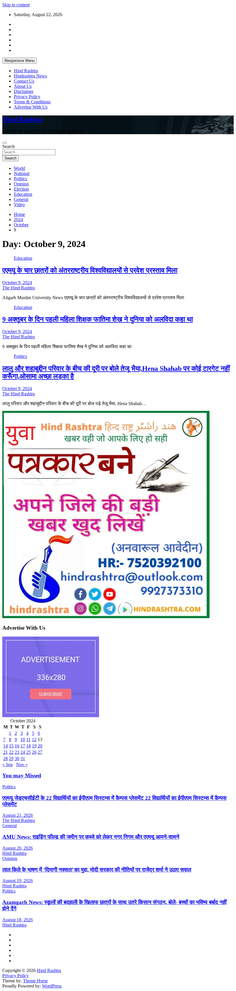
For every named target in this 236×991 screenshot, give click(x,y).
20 (40, 745)
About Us (23, 86)
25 (28, 752)
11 (28, 739)
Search (8, 146)
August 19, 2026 (17, 880)
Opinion (21, 183)
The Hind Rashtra (18, 287)
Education (23, 194)
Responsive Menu (20, 60)
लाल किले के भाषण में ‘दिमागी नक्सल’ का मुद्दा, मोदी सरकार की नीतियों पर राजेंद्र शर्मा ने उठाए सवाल (96, 870)
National (21, 173)
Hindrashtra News (30, 75)
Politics (20, 178)
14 (5, 745)
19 (34, 745)
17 (22, 745)
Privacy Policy (27, 96)
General (21, 199)
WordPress (52, 986)
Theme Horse (35, 980)
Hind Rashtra (26, 70)
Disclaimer (23, 91)
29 (11, 758)
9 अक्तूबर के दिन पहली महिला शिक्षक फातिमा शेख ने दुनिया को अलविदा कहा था (97, 319)
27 (40, 752)
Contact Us (24, 81)
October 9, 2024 (17, 282)
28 (5, 758)
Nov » (22, 764)
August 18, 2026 (17, 919)
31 (22, 758)
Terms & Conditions (32, 101)
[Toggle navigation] (4, 143)
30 (17, 758)
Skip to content (16, 4)
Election (21, 189)
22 (11, 752)
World (19, 168)
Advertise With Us (30, 107)
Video (19, 204)
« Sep (7, 764)
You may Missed (21, 775)
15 (11, 745)
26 (34, 752)
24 (22, 752)
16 (17, 745)
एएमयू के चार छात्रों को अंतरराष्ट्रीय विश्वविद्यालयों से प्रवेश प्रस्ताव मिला (89, 270)
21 (5, 752)
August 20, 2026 (17, 848)
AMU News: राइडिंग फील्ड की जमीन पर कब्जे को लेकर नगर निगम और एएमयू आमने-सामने (90, 837)
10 (22, 739)
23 (17, 752)
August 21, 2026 (17, 815)
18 (28, 745)
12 (34, 739)
